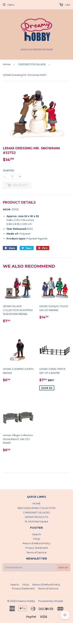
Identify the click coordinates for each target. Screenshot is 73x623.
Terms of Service (36, 552)
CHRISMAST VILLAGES (36, 512)
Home (6, 64)
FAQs (36, 538)
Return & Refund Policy (36, 543)
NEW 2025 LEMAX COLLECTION (36, 507)
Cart (67, 4)
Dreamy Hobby (25, 600)
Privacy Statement (36, 547)
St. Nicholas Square (36, 521)
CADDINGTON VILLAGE (32, 64)
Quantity (8, 170)
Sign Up (63, 567)
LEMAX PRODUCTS (36, 516)
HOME (36, 503)
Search (36, 534)
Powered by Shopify (50, 600)
